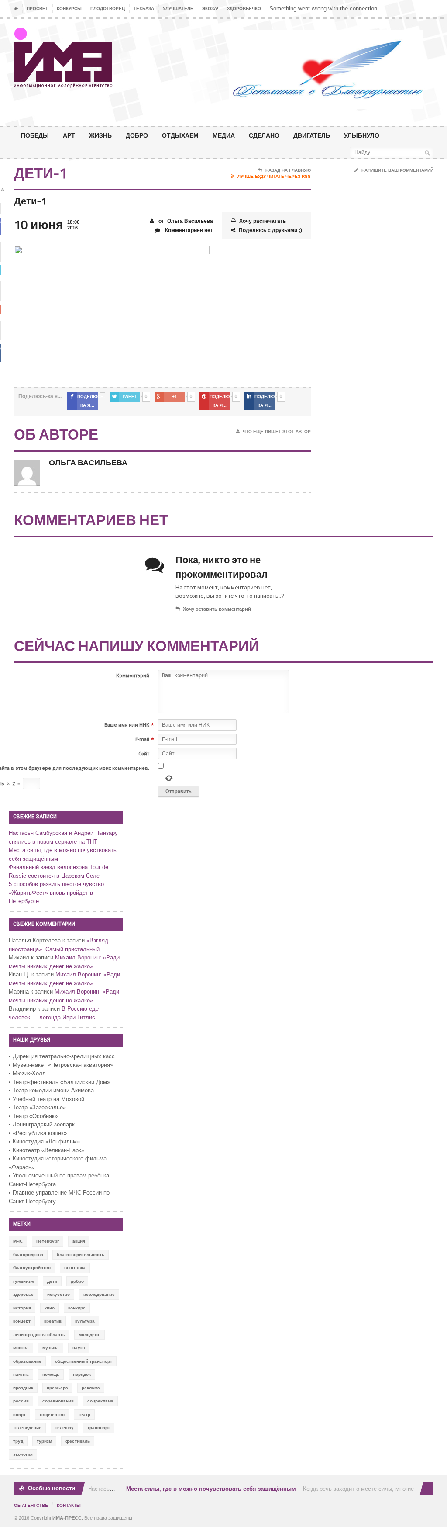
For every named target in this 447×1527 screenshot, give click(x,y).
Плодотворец (107, 8)
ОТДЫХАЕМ (180, 135)
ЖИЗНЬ (100, 135)
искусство (58, 1294)
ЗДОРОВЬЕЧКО (244, 8)
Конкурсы (69, 8)
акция (78, 1241)
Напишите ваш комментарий (397, 170)
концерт (22, 1321)
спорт (19, 1414)
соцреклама (100, 1401)
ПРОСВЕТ (37, 8)
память (21, 1374)
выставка (75, 1267)
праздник (23, 1387)
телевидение (27, 1427)
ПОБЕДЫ (35, 135)
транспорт (98, 1427)
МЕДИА (224, 135)
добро (77, 1281)
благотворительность (80, 1254)
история (22, 1307)
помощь (50, 1374)
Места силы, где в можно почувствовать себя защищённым (204, 1488)
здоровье (23, 1294)
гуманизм (23, 1281)
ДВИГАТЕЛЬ (311, 135)
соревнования (58, 1401)
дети (52, 1281)
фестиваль (77, 1441)
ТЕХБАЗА (144, 8)
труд (18, 1441)
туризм (44, 1441)
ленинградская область (39, 1334)
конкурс (77, 1307)
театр (84, 1414)
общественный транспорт (83, 1361)
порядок (82, 1374)
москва (21, 1347)
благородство (28, 1254)
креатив (53, 1321)
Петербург (47, 1241)
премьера (57, 1387)
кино (50, 1307)
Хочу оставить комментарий (217, 609)
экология (23, 1454)
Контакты (69, 1505)
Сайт (143, 754)
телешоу (64, 1427)
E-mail (142, 739)
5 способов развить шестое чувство (56, 884)
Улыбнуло (361, 135)
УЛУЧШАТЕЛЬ (178, 8)
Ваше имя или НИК (126, 725)
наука (78, 1347)
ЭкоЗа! (210, 8)
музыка (50, 1347)
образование (27, 1361)
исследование (99, 1294)
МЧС (18, 1241)
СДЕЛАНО (264, 135)
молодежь (89, 1334)
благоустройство (32, 1267)
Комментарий (132, 676)
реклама (91, 1387)
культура (85, 1321)
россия (21, 1401)
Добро (137, 135)
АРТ (69, 135)
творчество (52, 1414)
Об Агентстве (31, 1505)
